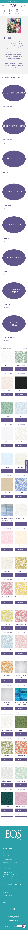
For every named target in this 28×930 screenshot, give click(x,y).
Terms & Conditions (8, 895)
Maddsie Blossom (21, 442)
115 (20, 822)
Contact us (5, 892)
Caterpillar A (7, 755)
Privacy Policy (6, 899)
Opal (7, 467)
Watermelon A (21, 624)
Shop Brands (6, 856)
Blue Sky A (7, 650)
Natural (7, 493)
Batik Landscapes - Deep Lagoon (21, 703)
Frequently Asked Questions (10, 889)
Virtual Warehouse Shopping (10, 862)
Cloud (21, 416)
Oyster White (7, 391)
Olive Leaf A (21, 365)
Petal (7, 546)
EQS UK (8, 926)
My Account (6, 852)
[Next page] (24, 822)
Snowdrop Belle (7, 730)
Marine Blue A (21, 493)
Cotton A (7, 571)
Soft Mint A (21, 781)
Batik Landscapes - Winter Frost (7, 519)
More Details (7, 369)
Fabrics (5, 13)
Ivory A (20, 467)
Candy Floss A (21, 650)
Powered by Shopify (13, 926)
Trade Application (7, 859)
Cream (21, 546)
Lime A (7, 624)
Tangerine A (21, 755)
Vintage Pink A (7, 597)
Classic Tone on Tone (21, 676)
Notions (23, 13)
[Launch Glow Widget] (24, 926)
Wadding (11, 13)
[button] (3, 6)
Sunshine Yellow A (20, 598)
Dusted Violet (20, 806)
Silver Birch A (7, 781)
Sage (7, 416)
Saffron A (7, 675)
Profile (4, 902)
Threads (17, 13)
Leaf (20, 730)
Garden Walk (20, 518)
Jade (7, 806)
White (7, 365)
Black (21, 391)
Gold (20, 571)
